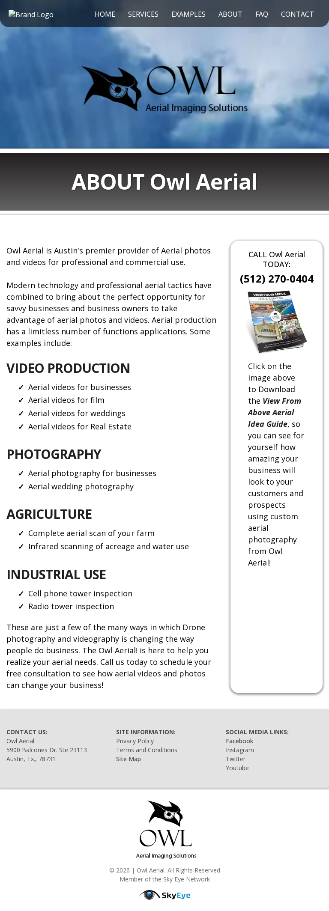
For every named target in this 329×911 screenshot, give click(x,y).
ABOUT (230, 14)
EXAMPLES (188, 14)
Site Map (128, 759)
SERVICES (143, 14)
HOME (105, 14)
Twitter (235, 759)
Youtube (237, 768)
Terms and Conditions (146, 750)
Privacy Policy (135, 741)
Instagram (240, 750)
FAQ (261, 14)
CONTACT (297, 14)
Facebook (239, 741)
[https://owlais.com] (164, 87)
